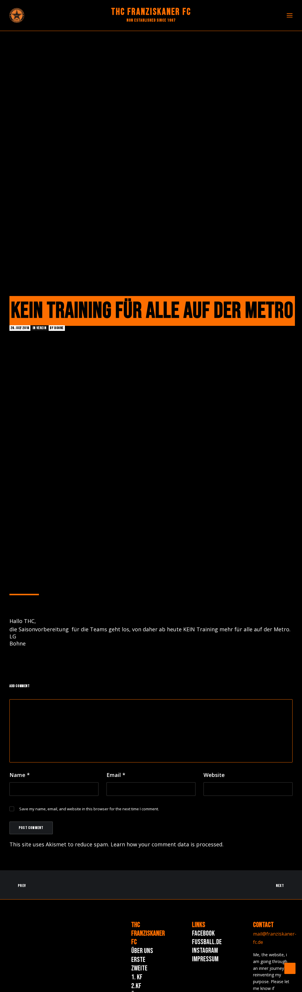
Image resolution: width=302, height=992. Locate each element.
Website (214, 774)
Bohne (59, 328)
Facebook (203, 933)
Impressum (205, 959)
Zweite (139, 968)
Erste (138, 959)
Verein (42, 328)
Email (115, 774)
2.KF (136, 986)
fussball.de (207, 942)
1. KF (136, 977)
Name (19, 774)
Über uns (142, 951)
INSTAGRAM (205, 950)
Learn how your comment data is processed (166, 844)
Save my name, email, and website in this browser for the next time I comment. (89, 809)
